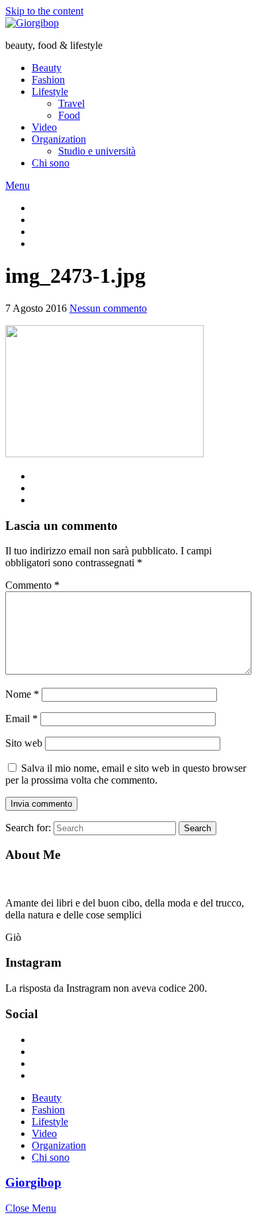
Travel (71, 103)
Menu (17, 185)
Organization (59, 139)
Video (44, 127)
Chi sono (50, 162)
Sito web (23, 743)
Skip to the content (44, 11)
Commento (32, 585)
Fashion (48, 79)
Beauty (47, 67)
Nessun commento (108, 308)
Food (69, 115)
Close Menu (30, 1208)
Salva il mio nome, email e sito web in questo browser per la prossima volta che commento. (125, 774)
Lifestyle (50, 91)
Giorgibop (33, 1182)
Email (21, 718)
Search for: (28, 827)
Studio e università (97, 151)
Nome (22, 694)
